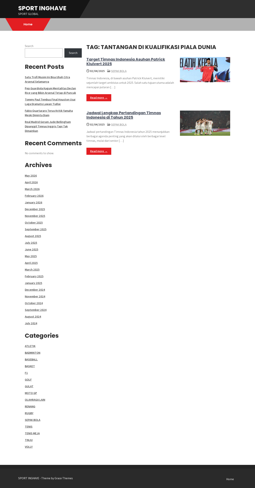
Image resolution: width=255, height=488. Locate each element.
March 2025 (32, 270)
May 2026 (31, 176)
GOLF (28, 380)
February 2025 (34, 276)
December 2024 (35, 290)
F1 (26, 373)
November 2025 (35, 216)
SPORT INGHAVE (42, 8)
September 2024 (35, 310)
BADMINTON (32, 353)
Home (28, 24)
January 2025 (33, 283)
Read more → (99, 98)
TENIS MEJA (32, 433)
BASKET (30, 366)
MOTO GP (31, 393)
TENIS (28, 427)
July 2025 (31, 243)
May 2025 (31, 256)
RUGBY (29, 413)
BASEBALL (31, 359)
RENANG (30, 406)
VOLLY (29, 447)
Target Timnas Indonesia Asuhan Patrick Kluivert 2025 (125, 61)
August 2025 (33, 236)
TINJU (29, 440)
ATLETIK (30, 346)
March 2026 (32, 189)
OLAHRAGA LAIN (35, 400)
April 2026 (31, 182)
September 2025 (35, 229)
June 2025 (31, 249)
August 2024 (33, 316)
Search (29, 46)
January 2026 (33, 202)
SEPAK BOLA (119, 71)
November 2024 (35, 296)
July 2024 (31, 323)
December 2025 (35, 209)
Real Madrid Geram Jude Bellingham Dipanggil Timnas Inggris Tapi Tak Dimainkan (48, 126)
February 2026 (34, 196)
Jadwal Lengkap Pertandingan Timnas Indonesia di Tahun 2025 (123, 115)
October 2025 (34, 223)
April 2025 (31, 263)
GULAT (29, 386)
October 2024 (34, 303)
